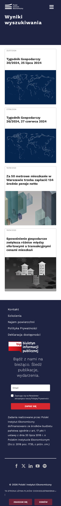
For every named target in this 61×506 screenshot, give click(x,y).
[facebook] (16, 466)
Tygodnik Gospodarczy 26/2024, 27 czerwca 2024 (26, 119)
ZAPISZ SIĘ (30, 406)
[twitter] (23, 466)
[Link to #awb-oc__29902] (51, 7)
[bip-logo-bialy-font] (23, 342)
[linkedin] (31, 466)
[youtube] (38, 466)
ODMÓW (43, 502)
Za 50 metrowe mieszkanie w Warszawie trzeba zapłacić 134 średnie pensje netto (29, 180)
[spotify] (45, 466)
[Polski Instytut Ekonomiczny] (14, 4)
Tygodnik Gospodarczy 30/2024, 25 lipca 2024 (23, 61)
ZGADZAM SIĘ (20, 502)
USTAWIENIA (48, 491)
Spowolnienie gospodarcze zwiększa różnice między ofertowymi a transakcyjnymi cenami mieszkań (28, 244)
